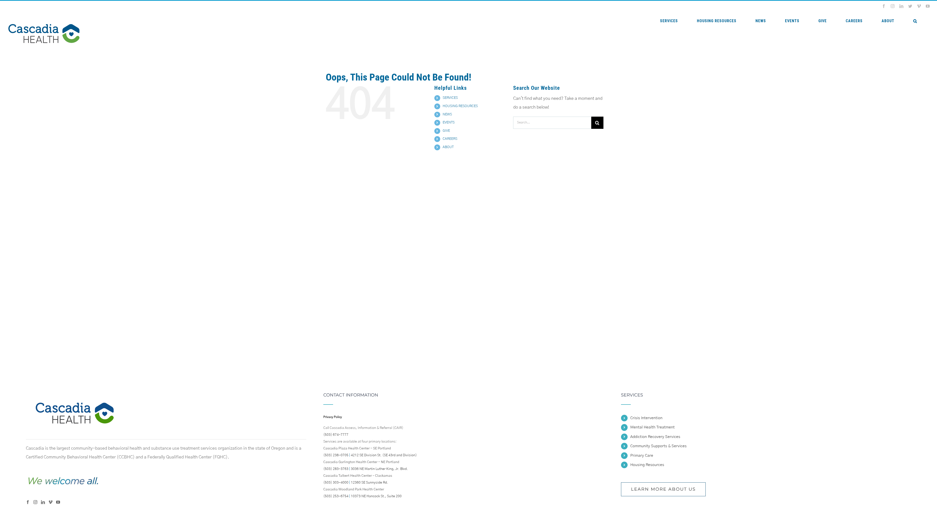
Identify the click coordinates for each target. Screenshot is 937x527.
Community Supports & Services (658, 446)
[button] (915, 21)
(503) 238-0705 (335, 455)
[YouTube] (58, 502)
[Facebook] (28, 502)
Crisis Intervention (646, 418)
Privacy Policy (332, 417)
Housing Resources (647, 465)
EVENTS (449, 122)
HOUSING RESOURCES (460, 106)
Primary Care (641, 455)
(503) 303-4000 (335, 482)
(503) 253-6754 (335, 496)
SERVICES (450, 98)
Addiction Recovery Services (655, 437)
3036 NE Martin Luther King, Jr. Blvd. (379, 469)
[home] (74, 397)
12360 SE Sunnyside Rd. (369, 482)
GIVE (446, 130)
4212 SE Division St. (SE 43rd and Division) (384, 455)
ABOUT (448, 147)
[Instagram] (35, 502)
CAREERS (450, 139)
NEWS (447, 114)
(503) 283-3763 (335, 469)
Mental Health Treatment (652, 427)
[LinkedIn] (43, 502)
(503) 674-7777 (335, 434)
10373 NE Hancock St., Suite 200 (376, 496)
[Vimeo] (50, 502)
